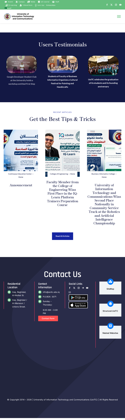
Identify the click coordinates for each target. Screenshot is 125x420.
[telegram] (83, 288)
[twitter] (111, 5)
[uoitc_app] (78, 303)
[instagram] (116, 5)
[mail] (70, 292)
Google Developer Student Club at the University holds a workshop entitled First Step (21, 80)
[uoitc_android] (78, 296)
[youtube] (120, 5)
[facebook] (107, 5)
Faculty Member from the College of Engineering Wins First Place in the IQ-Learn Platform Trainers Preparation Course (62, 193)
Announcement (21, 185)
